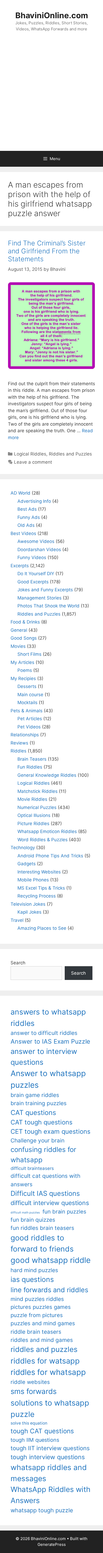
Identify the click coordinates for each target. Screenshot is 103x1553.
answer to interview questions (44, 1057)
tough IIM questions (35, 1440)
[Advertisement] (51, 96)
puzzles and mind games (43, 1323)
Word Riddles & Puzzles (42, 839)
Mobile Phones (33, 879)
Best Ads (27, 509)
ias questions (32, 1279)
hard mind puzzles (34, 1270)
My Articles (22, 662)
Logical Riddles (30, 454)
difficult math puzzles (25, 1212)
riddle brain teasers (36, 1331)
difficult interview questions (50, 1203)
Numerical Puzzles (37, 807)
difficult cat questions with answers (45, 1180)
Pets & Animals (27, 710)
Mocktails (27, 702)
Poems (24, 670)
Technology (23, 847)
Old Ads (26, 525)
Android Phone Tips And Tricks (50, 855)
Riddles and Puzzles (70, 454)
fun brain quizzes (33, 1219)
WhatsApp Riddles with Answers (50, 1495)
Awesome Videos (35, 541)
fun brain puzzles (64, 1211)
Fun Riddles (29, 767)
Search (18, 962)
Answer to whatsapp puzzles (48, 1079)
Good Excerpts (33, 581)
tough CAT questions (42, 1431)
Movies (18, 646)
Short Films (29, 654)
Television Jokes (28, 904)
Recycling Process (36, 896)
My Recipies (23, 678)
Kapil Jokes (29, 912)
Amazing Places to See (41, 928)
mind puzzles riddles (37, 1299)
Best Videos (23, 533)
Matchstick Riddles (37, 791)
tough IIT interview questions (50, 1448)
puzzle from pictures (37, 1315)
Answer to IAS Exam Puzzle (50, 1041)
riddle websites (30, 1382)
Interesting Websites (39, 872)
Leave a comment (33, 462)
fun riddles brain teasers (42, 1228)
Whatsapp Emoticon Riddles (47, 831)
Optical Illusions (33, 815)
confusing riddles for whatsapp (43, 1154)
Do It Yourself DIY (35, 573)
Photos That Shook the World (48, 605)
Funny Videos (31, 557)
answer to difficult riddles (44, 1033)
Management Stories (39, 598)
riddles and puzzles (44, 1349)
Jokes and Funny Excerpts (45, 589)
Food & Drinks (25, 622)
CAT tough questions (41, 1122)
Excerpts (20, 565)
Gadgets (26, 863)
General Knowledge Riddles (46, 775)
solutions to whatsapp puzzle (50, 1408)
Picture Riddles (33, 823)
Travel (17, 920)
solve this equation (29, 1423)
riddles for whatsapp (48, 1372)
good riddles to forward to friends (42, 1243)
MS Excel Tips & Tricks (41, 888)
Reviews (19, 743)
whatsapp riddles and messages (49, 1473)
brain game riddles (35, 1095)
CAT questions (33, 1112)
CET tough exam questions (50, 1131)
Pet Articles (29, 718)
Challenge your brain (37, 1140)
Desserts (26, 686)
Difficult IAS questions (45, 1193)
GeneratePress (52, 1544)
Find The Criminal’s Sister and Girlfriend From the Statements (47, 251)
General (19, 630)
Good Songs (24, 638)
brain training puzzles (39, 1103)
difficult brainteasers (32, 1168)
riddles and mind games (42, 1340)
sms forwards (34, 1391)
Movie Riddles (32, 799)
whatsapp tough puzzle (42, 1510)
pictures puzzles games (41, 1307)
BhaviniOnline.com (51, 15)
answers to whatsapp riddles (48, 1017)
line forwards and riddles (49, 1290)
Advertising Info (34, 501)
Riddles (18, 751)
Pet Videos (29, 726)
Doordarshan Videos (39, 549)
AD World (20, 493)
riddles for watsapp (45, 1360)
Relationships (25, 734)
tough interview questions (48, 1457)
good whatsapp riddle (51, 1260)
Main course (30, 694)
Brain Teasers (31, 759)
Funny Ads (28, 517)
